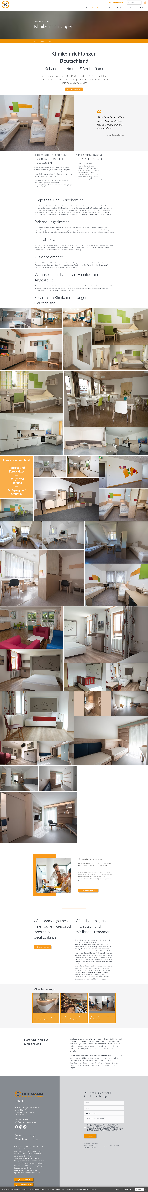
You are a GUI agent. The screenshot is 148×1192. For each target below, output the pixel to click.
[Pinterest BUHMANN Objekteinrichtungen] (25, 1127)
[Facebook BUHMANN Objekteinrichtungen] (16, 1127)
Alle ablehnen (128, 1189)
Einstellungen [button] (118, 1189)
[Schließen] (146, 1189)
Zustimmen (139, 1189)
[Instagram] (20, 1127)
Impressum (87, 1143)
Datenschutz (94, 1143)
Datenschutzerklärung (90, 1189)
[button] (144, 2)
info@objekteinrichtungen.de (25, 1122)
